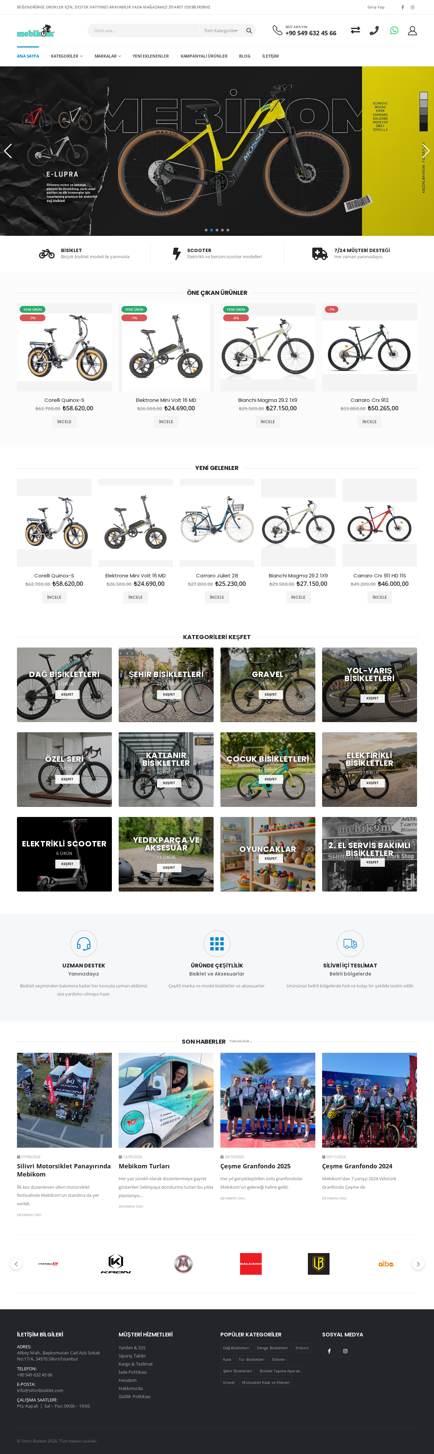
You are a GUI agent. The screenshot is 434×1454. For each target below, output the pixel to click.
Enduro (302, 1347)
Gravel (229, 1382)
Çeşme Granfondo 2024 (357, 1166)
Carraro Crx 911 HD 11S (380, 575)
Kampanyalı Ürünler (204, 56)
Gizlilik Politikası (135, 1396)
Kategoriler (64, 56)
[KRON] (48, 1263)
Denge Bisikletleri (272, 1347)
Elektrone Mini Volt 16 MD (166, 400)
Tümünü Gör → (240, 1041)
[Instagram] (345, 1351)
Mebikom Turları (144, 1166)
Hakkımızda (131, 1388)
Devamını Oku (29, 1214)
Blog (245, 56)
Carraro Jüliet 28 (217, 575)
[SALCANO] (184, 1263)
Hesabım (128, 1380)
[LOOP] (386, 1263)
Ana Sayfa (28, 56)
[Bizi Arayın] (374, 30)
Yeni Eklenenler (151, 56)
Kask (227, 1359)
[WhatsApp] (394, 30)
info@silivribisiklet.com (40, 1390)
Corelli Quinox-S (64, 400)
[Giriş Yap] (412, 30)
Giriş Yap (376, 6)
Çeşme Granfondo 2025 (255, 1166)
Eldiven (278, 1359)
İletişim (270, 56)
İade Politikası (133, 1372)
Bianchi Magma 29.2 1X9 (267, 400)
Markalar (106, 56)
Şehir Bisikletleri (237, 1370)
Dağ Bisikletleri (236, 1347)
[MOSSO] (116, 1263)
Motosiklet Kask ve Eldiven (266, 1382)
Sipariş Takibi (132, 1356)
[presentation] (11, 350)
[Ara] (249, 30)
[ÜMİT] (251, 1263)
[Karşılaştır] (355, 30)
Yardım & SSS (132, 1348)
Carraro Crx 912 (370, 400)
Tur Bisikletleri (251, 1359)
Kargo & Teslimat (136, 1364)
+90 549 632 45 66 (310, 33)
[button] (206, 230)
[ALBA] (319, 1263)
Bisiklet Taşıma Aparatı (280, 1370)
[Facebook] (329, 1351)
